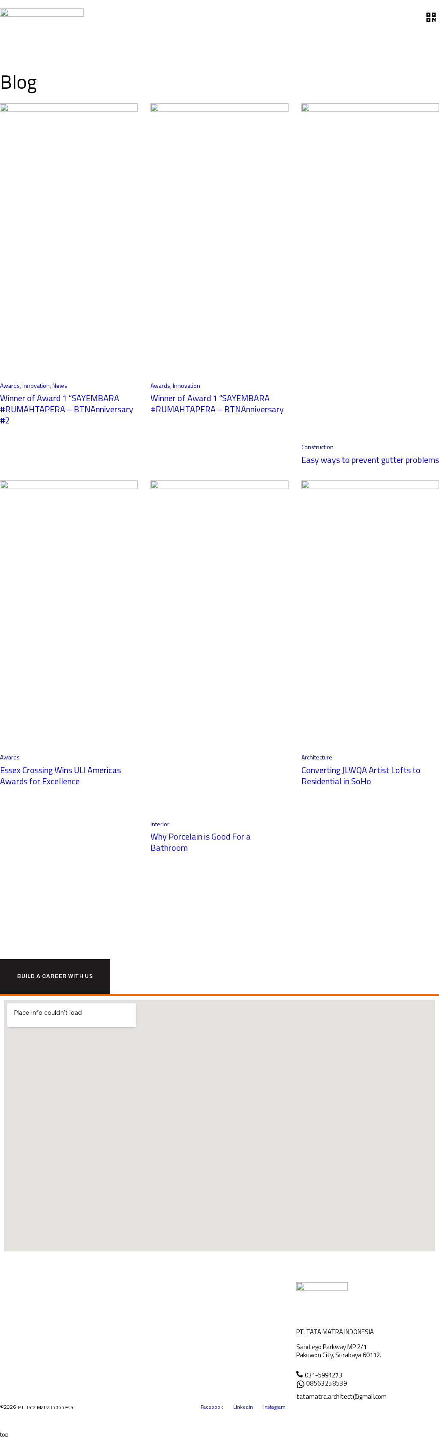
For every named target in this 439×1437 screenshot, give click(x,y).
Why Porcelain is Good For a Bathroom (200, 842)
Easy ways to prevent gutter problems (370, 459)
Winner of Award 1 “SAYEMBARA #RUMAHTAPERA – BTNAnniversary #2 (66, 409)
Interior (159, 823)
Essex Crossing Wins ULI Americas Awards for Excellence (60, 775)
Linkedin (243, 1407)
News (59, 385)
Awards (10, 385)
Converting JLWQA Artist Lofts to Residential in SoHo (361, 775)
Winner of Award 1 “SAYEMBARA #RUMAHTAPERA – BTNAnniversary (217, 403)
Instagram (274, 1407)
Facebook (212, 1407)
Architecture (316, 757)
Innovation (36, 385)
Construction (317, 446)
